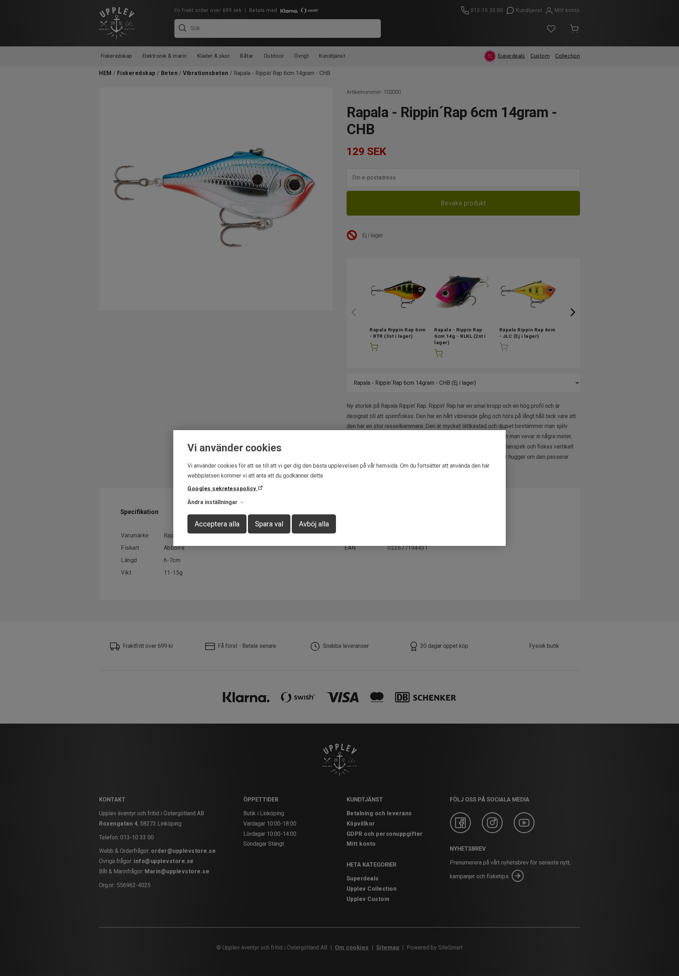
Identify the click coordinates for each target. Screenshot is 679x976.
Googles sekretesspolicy (222, 488)
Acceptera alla (217, 524)
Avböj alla (314, 524)
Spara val (269, 524)
